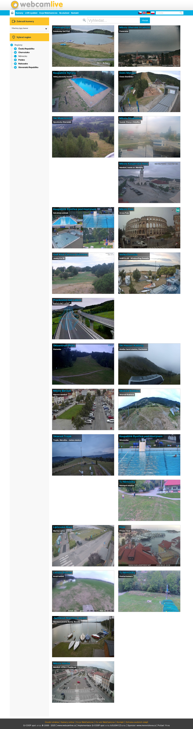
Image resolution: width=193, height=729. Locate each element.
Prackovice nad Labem (67, 300)
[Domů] (12, 12)
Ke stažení (64, 13)
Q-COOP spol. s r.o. (101, 725)
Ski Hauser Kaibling (131, 345)
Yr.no (167, 725)
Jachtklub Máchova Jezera (70, 618)
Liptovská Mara (62, 527)
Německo (22, 56)
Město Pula (126, 209)
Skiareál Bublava (129, 390)
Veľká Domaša (128, 254)
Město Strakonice (130, 118)
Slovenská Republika (28, 67)
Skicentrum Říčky (64, 345)
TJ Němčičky (127, 481)
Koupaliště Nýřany (64, 72)
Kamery (19, 13)
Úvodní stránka (52, 722)
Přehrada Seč (61, 27)
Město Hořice (61, 663)
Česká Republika (26, 48)
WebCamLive (37, 5)
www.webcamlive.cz (66, 725)
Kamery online (67, 722)
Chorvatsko (24, 52)
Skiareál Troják (62, 436)
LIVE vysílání (31, 13)
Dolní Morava (127, 72)
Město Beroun (62, 390)
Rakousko (23, 63)
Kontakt (75, 13)
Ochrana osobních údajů (137, 722)
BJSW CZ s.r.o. (119, 725)
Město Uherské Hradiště (134, 27)
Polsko (21, 60)
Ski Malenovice (62, 118)
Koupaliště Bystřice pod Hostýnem (74, 209)
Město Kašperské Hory (133, 163)
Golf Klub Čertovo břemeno (70, 254)
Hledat (145, 20)
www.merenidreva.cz (146, 725)
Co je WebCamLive (48, 13)
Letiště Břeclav (62, 572)
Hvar (122, 527)
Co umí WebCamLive (105, 722)
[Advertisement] (152, 5)
